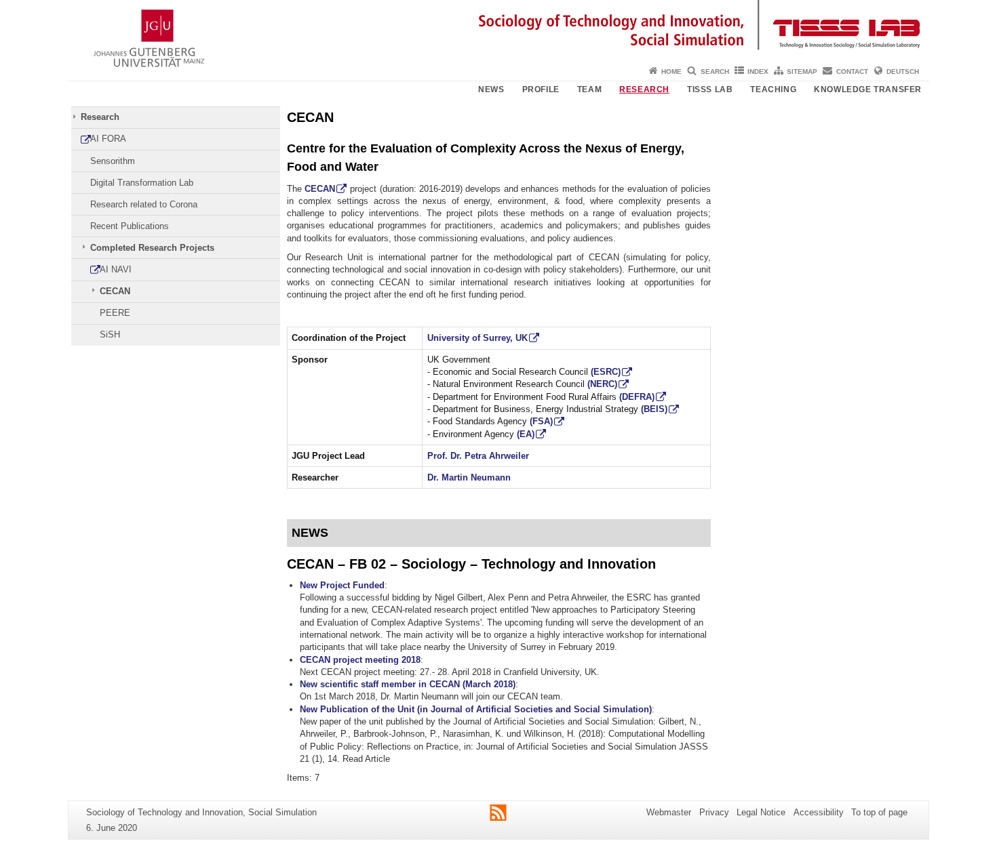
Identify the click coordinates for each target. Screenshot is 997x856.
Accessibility (819, 812)
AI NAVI (116, 269)
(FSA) (541, 421)
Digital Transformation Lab (141, 183)
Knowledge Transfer (868, 89)
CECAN (115, 291)
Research (644, 89)
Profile (541, 89)
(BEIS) (654, 409)
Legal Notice (761, 812)
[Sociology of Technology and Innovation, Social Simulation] (498, 30)
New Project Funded (342, 585)
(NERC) (602, 384)
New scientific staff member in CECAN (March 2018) (407, 684)
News (491, 89)
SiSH (110, 334)
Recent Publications (129, 226)
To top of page (879, 812)
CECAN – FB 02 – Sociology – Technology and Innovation (471, 563)
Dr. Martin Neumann (469, 477)
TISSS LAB (709, 89)
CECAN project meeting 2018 (360, 660)
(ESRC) (606, 372)
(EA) (525, 434)
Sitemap (802, 71)
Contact (852, 71)
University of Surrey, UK (477, 338)
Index (757, 71)
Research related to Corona (143, 204)
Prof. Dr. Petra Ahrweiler (478, 456)
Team (589, 89)
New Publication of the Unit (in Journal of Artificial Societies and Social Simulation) (476, 709)
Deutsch (902, 71)
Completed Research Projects (152, 248)
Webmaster (668, 812)
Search (715, 71)
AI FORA (108, 139)
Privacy (714, 812)
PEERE (115, 313)
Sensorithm (112, 161)
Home (671, 71)
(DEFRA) (636, 397)
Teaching (773, 89)
